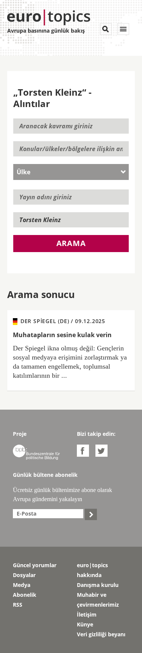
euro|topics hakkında (92, 570)
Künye (85, 624)
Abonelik (24, 594)
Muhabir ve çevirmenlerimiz (98, 599)
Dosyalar (24, 575)
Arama (71, 243)
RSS (17, 604)
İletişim (87, 614)
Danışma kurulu (98, 584)
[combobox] (71, 172)
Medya (21, 584)
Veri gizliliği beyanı (101, 634)
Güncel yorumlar (34, 565)
